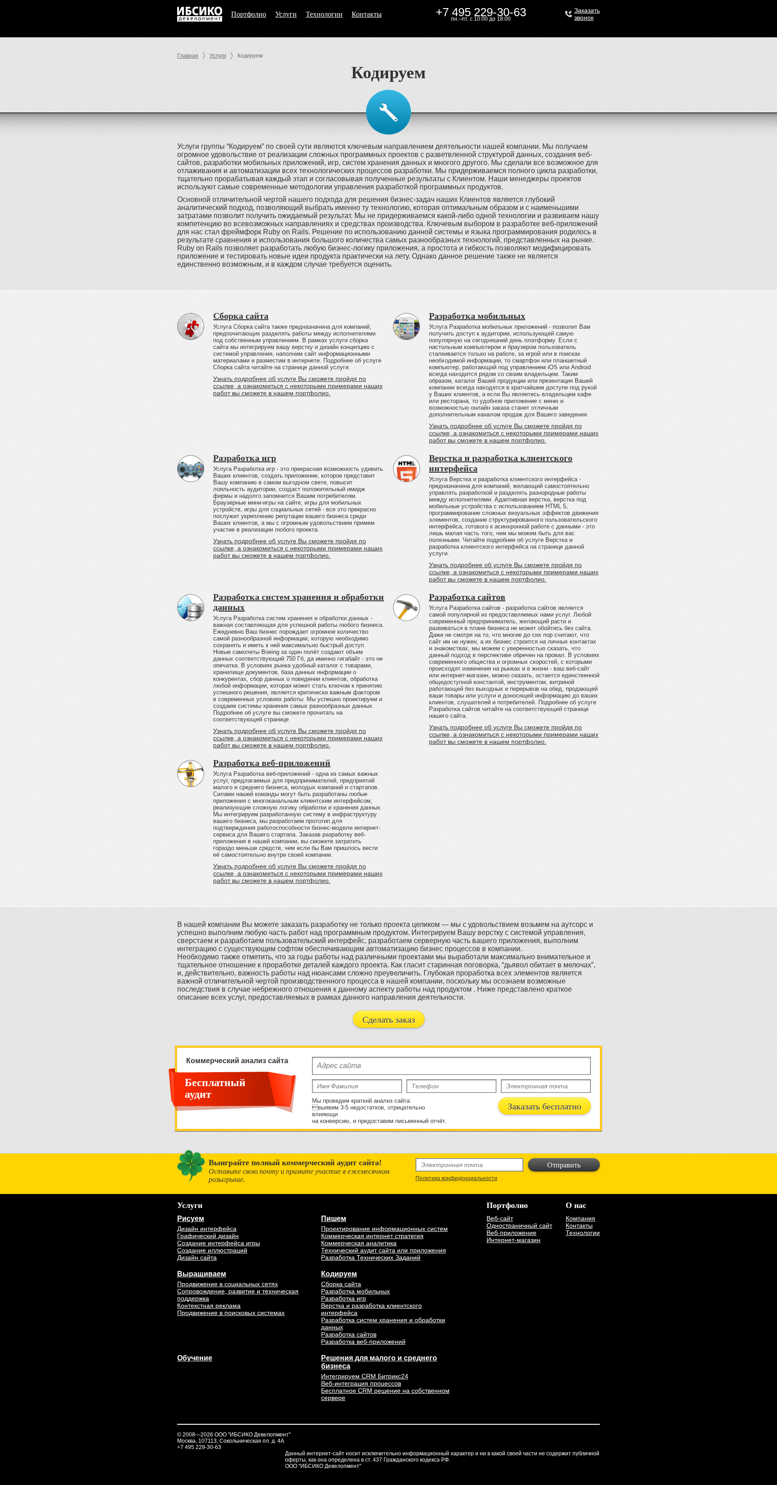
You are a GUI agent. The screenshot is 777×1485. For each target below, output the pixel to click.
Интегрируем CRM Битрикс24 (364, 1376)
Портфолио (248, 14)
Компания (580, 1218)
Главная (187, 56)
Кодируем (339, 1274)
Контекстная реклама (209, 1305)
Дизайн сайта (197, 1257)
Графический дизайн (208, 1235)
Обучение (194, 1358)
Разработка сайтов (467, 597)
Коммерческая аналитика (359, 1243)
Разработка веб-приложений (271, 763)
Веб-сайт (500, 1218)
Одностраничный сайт (519, 1225)
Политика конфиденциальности (456, 1178)
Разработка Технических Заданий (370, 1257)
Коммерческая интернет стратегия (372, 1235)
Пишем (333, 1218)
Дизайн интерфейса (207, 1228)
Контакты (367, 14)
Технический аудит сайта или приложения (383, 1250)
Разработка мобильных (477, 316)
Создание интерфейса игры (218, 1243)
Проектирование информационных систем (384, 1228)
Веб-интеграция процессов (361, 1383)
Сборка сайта (240, 316)
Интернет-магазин (513, 1239)
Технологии (324, 14)
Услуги (286, 14)
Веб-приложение (511, 1232)
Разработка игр (244, 458)
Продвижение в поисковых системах (231, 1312)
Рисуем (190, 1218)
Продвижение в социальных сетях (227, 1284)
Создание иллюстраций (212, 1250)
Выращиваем (201, 1274)
